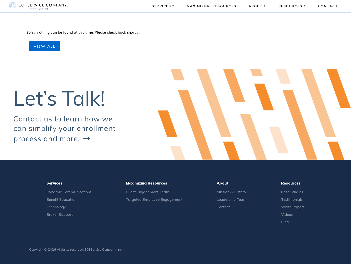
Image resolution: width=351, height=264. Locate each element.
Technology (56, 207)
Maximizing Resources (211, 6)
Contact (328, 6)
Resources (290, 6)
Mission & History (231, 192)
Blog (285, 222)
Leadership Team (232, 199)
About (256, 6)
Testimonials (292, 199)
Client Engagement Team (147, 192)
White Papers (292, 207)
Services (161, 6)
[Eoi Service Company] (50, 6)
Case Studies (292, 192)
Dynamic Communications (69, 192)
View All (45, 46)
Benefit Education (61, 199)
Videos (287, 214)
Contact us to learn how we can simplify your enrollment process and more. (64, 128)
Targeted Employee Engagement (154, 199)
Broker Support (60, 214)
